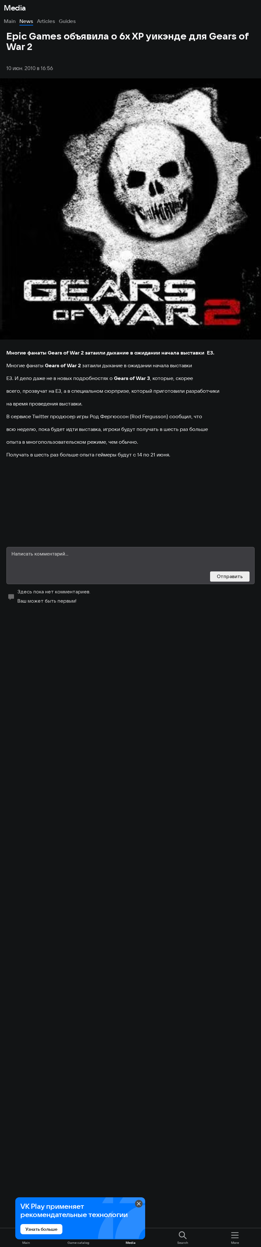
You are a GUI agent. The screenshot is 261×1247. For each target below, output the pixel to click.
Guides (67, 21)
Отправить (230, 576)
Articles (46, 21)
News (26, 21)
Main (10, 21)
